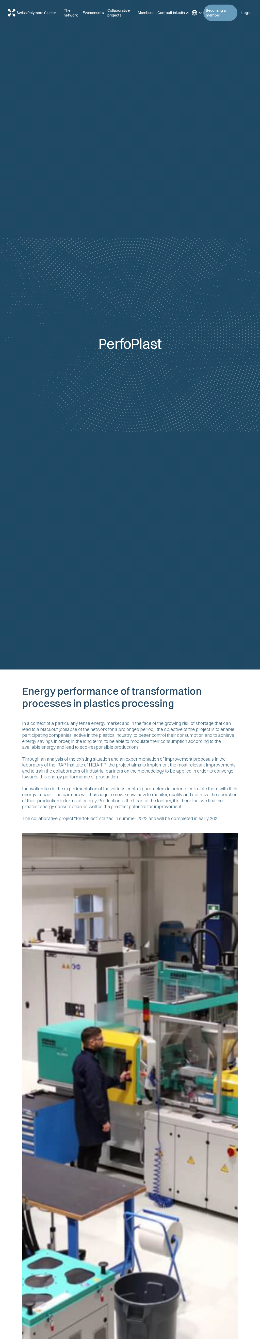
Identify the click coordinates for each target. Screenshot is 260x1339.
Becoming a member (216, 13)
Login (246, 12)
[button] (195, 12)
